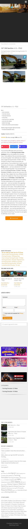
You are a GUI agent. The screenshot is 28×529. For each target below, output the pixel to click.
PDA (8, 488)
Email (16, 307)
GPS (15, 480)
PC (6, 488)
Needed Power (18, 486)
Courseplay (3, 475)
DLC (13, 475)
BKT (15, 473)
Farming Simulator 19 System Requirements (13, 259)
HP (18, 479)
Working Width (9, 492)
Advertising (12, 525)
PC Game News (12, 509)
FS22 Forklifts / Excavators (8, 44)
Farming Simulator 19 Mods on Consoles (12, 261)
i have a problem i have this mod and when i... (13, 450)
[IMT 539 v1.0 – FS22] (4, 427)
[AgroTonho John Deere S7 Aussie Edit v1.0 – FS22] (4, 434)
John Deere (15, 482)
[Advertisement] (14, 27)
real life (21, 488)
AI (3, 473)
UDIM (2, 492)
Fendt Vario (23, 477)
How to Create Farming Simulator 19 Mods (12, 258)
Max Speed (9, 486)
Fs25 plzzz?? (4, 467)
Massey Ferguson (12, 484)
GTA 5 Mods (18, 513)
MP (13, 486)
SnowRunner (4, 509)
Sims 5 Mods (14, 506)
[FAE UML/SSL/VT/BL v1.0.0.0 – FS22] (20, 274)
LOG (23, 482)
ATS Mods (7, 506)
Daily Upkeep (9, 475)
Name (4, 307)
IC (20, 480)
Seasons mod (14, 490)
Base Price (6, 473)
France (2, 480)
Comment (5, 297)
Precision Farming (12, 488)
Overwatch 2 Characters (11, 504)
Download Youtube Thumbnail (15, 508)
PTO (19, 488)
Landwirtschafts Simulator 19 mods (11, 265)
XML (15, 492)
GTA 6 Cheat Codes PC (6, 502)
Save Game (17, 511)
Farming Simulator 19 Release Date (11, 256)
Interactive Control (5, 482)
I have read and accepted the (13, 314)
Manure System (4, 484)
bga (12, 473)
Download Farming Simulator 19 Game (11, 263)
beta (9, 473)
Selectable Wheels (22, 490)
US (4, 492)
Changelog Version (22, 473)
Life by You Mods (9, 515)
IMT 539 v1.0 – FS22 (14, 425)
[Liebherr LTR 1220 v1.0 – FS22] (7, 274)
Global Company (9, 480)
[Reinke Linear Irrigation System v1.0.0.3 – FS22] (4, 440)
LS (25, 482)
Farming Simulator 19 (15, 477)
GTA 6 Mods (4, 500)
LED (21, 482)
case (17, 473)
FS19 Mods (9, 523)
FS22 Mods (16, 502)
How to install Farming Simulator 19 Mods (12, 254)
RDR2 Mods (24, 511)
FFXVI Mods (17, 515)
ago (1, 473)
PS (16, 488)
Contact (17, 525)
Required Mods (6, 490)
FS (4, 480)
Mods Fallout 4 (5, 517)
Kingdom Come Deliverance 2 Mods (17, 500)
